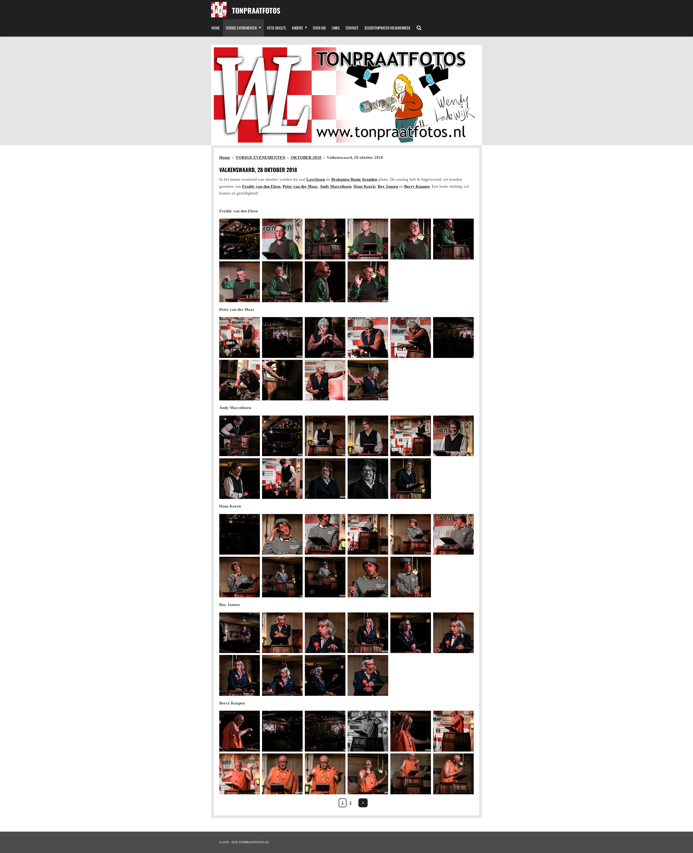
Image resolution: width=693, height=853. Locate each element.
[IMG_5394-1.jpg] (325, 632)
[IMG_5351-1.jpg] (367, 534)
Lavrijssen (315, 179)
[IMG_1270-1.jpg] (367, 731)
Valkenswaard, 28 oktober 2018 (355, 157)
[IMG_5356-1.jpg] (239, 577)
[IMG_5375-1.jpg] (410, 577)
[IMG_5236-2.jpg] (367, 380)
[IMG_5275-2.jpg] (367, 435)
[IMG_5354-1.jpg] (410, 534)
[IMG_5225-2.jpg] (282, 380)
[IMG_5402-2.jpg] (367, 632)
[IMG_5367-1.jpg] (282, 577)
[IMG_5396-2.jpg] (367, 675)
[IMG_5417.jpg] (325, 675)
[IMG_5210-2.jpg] (367, 337)
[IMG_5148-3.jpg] (367, 239)
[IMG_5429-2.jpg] (282, 675)
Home (224, 157)
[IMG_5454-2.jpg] (282, 774)
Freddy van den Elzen (261, 186)
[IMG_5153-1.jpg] (239, 281)
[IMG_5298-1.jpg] (239, 478)
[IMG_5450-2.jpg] (239, 774)
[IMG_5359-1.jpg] (367, 577)
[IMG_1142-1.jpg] (282, 337)
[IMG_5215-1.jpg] (325, 380)
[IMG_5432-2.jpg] (239, 731)
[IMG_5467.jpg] (410, 774)
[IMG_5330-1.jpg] (325, 478)
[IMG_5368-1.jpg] (325, 577)
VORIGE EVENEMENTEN (260, 157)
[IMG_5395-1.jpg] (453, 632)
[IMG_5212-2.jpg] (239, 380)
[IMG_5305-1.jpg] (282, 478)
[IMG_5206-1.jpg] (325, 337)
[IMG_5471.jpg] (453, 774)
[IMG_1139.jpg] (453, 337)
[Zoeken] (419, 28)
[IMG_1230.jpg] (239, 534)
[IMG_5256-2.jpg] (239, 435)
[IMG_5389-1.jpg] (282, 632)
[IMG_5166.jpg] (367, 281)
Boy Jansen (388, 186)
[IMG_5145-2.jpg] (282, 239)
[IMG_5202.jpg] (239, 337)
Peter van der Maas (300, 186)
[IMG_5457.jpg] (325, 774)
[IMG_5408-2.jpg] (239, 675)
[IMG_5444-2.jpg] (410, 731)
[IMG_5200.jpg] (453, 239)
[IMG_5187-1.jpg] (410, 239)
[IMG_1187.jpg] (282, 435)
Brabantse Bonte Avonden (354, 179)
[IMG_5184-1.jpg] (325, 239)
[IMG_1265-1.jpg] (282, 731)
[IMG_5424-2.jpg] (410, 632)
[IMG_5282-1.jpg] (410, 435)
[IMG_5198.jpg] (282, 281)
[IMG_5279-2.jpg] (453, 435)
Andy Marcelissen (335, 186)
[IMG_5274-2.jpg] (325, 435)
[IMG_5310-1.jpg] (367, 478)
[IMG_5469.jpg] (367, 774)
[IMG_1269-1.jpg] (325, 731)
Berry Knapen (417, 186)
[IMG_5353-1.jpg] (453, 534)
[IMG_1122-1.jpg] (239, 239)
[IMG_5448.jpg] (453, 731)
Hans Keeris (364, 186)
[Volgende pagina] (363, 803)
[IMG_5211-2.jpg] (410, 337)
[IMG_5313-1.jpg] (410, 478)
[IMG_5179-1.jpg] (325, 281)
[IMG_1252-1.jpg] (239, 632)
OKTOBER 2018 (306, 157)
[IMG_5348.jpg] (282, 534)
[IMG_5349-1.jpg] (325, 534)
